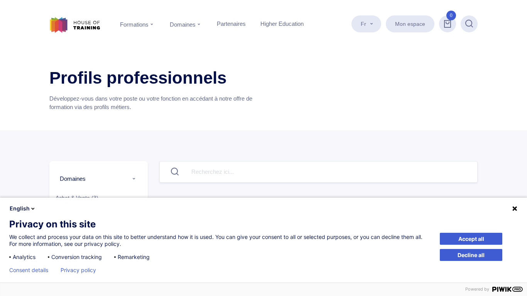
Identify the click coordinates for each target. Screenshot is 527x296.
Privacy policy (78, 270)
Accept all (471, 238)
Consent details (28, 270)
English (20, 208)
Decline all (471, 255)
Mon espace (410, 24)
